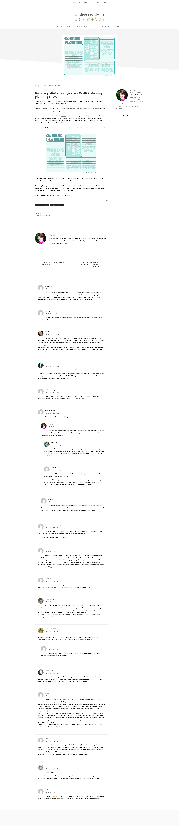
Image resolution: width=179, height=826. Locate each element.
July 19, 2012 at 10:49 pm (52, 696)
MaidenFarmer (49, 599)
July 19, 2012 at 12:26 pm (52, 314)
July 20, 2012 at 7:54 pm (51, 768)
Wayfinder (48, 670)
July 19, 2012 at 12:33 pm (52, 366)
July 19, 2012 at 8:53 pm (51, 631)
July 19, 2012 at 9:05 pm (51, 673)
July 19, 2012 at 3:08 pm (57, 445)
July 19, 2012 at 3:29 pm (51, 581)
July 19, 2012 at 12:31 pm (52, 334)
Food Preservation (52, 217)
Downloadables (78, 186)
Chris (46, 363)
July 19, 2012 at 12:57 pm (52, 413)
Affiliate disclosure (49, 218)
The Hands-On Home (85, 238)
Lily (46, 693)
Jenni (46, 578)
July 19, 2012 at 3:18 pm (51, 552)
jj (45, 766)
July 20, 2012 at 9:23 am (57, 470)
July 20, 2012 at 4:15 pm (51, 741)
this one (63, 116)
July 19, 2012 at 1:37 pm (54, 427)
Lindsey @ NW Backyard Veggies (54, 525)
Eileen (47, 311)
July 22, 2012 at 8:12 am (54, 650)
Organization (45, 217)
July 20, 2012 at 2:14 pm (54, 502)
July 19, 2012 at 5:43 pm (51, 602)
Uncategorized (52, 85)
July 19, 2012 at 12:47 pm (52, 392)
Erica (49, 424)
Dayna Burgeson (49, 628)
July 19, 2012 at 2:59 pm (51, 527)
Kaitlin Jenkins (49, 390)
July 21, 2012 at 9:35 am (51, 793)
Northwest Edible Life (89, 14)
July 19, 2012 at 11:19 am (52, 289)
